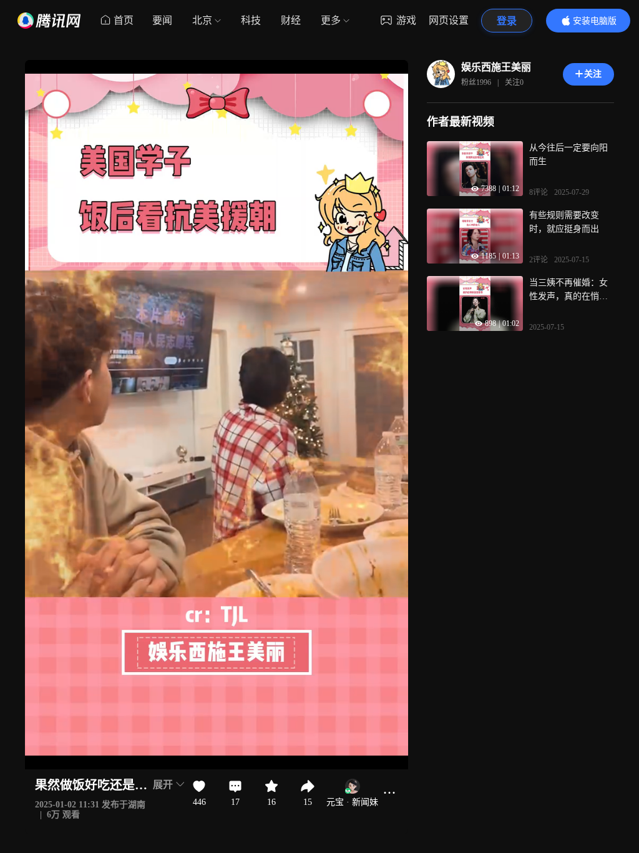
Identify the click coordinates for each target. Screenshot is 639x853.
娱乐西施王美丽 (496, 67)
